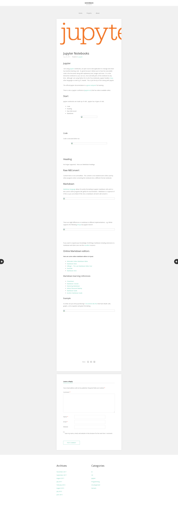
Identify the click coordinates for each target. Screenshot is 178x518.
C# (92, 475)
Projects (89, 13)
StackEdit (69, 268)
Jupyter (81, 57)
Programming (95, 482)
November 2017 (61, 472)
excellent (87, 245)
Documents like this (91, 304)
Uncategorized (95, 485)
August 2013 (60, 488)
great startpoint (92, 85)
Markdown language (69, 189)
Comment (66, 392)
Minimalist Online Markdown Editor (77, 261)
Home (80, 13)
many (111, 78)
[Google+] (94, 362)
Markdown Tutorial (72, 284)
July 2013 (59, 491)
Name (65, 417)
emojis (79, 225)
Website (65, 427)
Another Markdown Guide (74, 293)
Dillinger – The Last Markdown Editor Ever (79, 266)
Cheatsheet (70, 281)
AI (77, 57)
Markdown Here (72, 271)
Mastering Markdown (73, 286)
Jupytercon (87, 90)
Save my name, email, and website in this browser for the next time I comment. (89, 433)
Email (65, 422)
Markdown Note (72, 264)
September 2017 (61, 475)
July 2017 (59, 482)
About (97, 13)
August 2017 (60, 478)
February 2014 (61, 485)
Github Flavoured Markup (74, 288)
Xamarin (93, 488)
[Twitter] (88, 362)
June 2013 (59, 495)
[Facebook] (91, 362)
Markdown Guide (72, 291)
